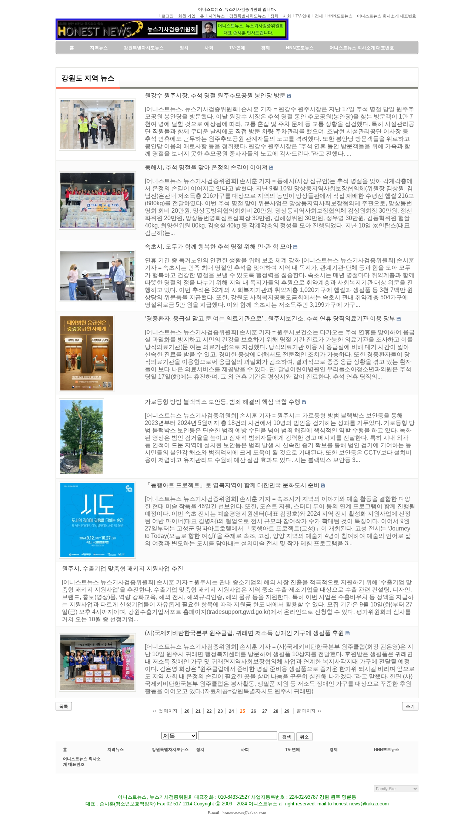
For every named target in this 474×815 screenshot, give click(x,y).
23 (220, 711)
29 (287, 711)
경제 (334, 749)
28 (275, 711)
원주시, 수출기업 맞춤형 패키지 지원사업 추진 (122, 568)
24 (231, 711)
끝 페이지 (306, 710)
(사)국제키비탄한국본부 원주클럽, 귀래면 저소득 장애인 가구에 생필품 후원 (244, 633)
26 (253, 711)
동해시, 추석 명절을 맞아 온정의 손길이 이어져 (206, 167)
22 (209, 711)
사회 (245, 749)
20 (187, 711)
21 (198, 711)
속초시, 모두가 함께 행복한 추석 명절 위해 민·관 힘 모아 (218, 246)
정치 (200, 749)
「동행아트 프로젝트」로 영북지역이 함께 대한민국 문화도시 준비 (232, 485)
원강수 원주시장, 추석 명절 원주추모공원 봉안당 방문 (215, 95)
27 (264, 711)
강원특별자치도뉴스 (170, 749)
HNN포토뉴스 (386, 749)
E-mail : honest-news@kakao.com (237, 813)
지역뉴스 (115, 749)
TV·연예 (292, 749)
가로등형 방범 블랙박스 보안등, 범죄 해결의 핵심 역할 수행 (222, 402)
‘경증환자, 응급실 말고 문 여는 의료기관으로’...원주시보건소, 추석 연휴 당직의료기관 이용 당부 (270, 318)
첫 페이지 (167, 710)
